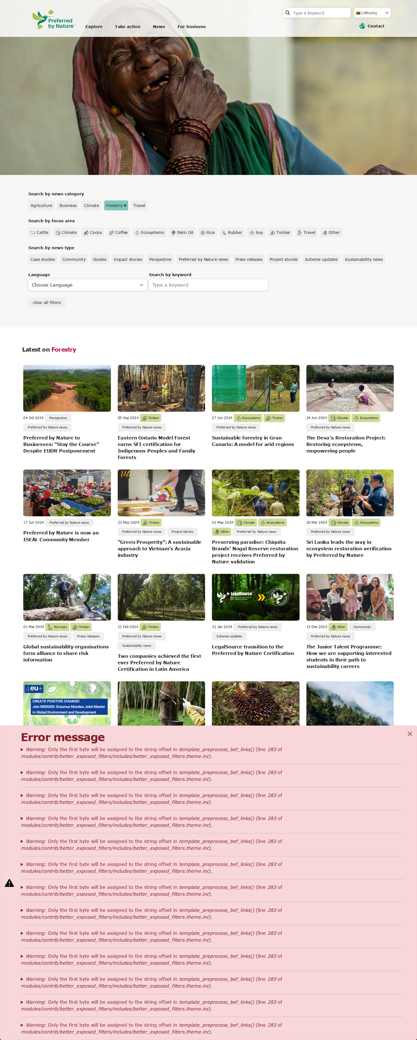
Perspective (160, 259)
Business (68, 205)
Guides (99, 259)
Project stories (284, 259)
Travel (139, 205)
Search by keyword (170, 274)
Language (39, 274)
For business (192, 26)
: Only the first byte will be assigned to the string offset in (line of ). (151, 753)
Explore (93, 26)
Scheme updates (321, 259)
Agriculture (41, 205)
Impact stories (128, 259)
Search (287, 13)
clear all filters (47, 302)
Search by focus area (51, 220)
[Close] (410, 734)
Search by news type (51, 247)
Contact (376, 26)
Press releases (248, 259)
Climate (91, 205)
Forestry (114, 205)
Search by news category (56, 193)
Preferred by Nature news (203, 259)
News (159, 26)
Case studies (43, 259)
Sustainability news (364, 259)
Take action (127, 26)
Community (74, 259)
